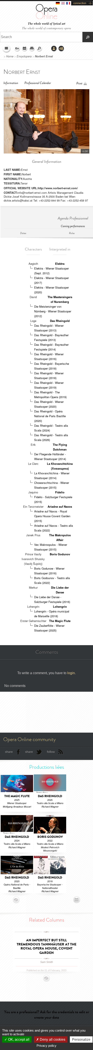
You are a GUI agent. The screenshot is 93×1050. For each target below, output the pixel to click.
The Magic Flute (60, 621)
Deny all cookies (52, 1039)
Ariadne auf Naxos (60, 506)
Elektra (59, 264)
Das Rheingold (60, 321)
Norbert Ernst (44, 56)
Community (61, 49)
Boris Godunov (60, 554)
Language (17, 49)
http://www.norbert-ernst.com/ (58, 188)
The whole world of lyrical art (46, 24)
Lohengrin (60, 606)
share (9, 751)
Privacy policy (46, 1045)
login (71, 673)
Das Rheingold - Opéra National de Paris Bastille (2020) (50, 416)
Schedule (25, 49)
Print (79, 83)
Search (39, 49)
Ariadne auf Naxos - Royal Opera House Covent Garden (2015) (52, 516)
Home (9, 56)
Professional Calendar (37, 83)
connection (79, 3)
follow (51, 751)
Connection (54, 49)
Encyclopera (24, 56)
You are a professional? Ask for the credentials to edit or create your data (46, 1014)
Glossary (32, 49)
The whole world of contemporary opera (46, 28)
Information (10, 83)
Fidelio (59, 492)
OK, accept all (18, 1039)
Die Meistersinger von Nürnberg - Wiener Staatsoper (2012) (52, 311)
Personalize (81, 1039)
